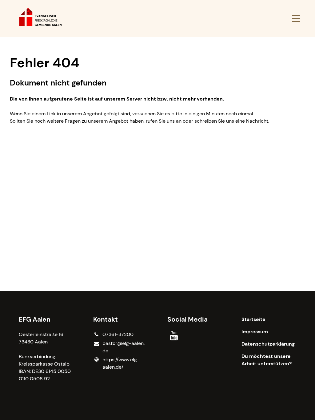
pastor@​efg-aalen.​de (123, 347)
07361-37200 (118, 334)
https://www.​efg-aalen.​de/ (120, 363)
